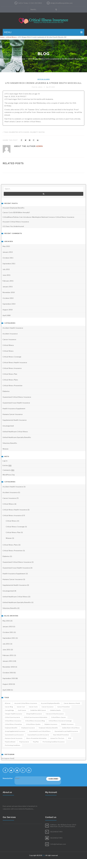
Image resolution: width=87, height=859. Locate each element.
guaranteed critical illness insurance (17, 397)
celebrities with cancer (19, 132)
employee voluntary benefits (48, 728)
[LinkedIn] (37, 140)
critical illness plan (10, 374)
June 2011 (7, 275)
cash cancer (22, 710)
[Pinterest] (29, 140)
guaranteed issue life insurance (38, 735)
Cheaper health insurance (13, 714)
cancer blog (9, 707)
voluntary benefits (10, 443)
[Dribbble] (28, 770)
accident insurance (10, 334)
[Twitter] (25, 140)
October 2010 (8, 298)
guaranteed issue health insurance (16, 403)
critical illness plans (10, 380)
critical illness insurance (13, 721)
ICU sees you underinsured (13, 226)
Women (5, 449)
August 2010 (8, 310)
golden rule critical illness (71, 728)
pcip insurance (24, 742)
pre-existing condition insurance (53, 742)
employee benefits (11, 728)
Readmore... (29, 809)
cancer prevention (63, 707)
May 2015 (6, 246)
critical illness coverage (12, 357)
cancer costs (33, 707)
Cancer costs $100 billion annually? (16, 212)
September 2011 (9, 264)
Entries (7, 465)
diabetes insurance (51, 724)
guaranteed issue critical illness (40, 731)
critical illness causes (58, 717)
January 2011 (8, 287)
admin (39, 146)
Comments (8, 470)
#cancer (8, 703)
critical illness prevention (12, 385)
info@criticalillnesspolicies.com (61, 3)
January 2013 (8, 252)
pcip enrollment (10, 742)
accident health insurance (13, 328)
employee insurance (28, 728)
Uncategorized (8, 426)
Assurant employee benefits (50, 703)
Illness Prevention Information (36, 738)
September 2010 (9, 304)
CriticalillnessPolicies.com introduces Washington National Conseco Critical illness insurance (38, 217)
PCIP (69, 738)
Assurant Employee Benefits (13, 208)
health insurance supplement (14, 408)
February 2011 (8, 281)
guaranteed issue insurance (14, 735)
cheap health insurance (34, 714)
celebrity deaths (37, 132)
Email (18, 778)
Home (2, 37)
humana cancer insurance (13, 414)
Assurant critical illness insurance (25, 703)
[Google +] (33, 140)
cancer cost (21, 707)
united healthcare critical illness (15, 431)
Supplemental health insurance (15, 420)
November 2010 (9, 292)
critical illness (8, 351)
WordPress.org (9, 475)
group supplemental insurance (15, 731)
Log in (5, 461)
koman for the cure (57, 738)
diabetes (6, 391)
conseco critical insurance (55, 714)
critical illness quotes (33, 724)
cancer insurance (47, 707)
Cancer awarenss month (72, 703)
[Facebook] (21, 140)
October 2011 (8, 258)
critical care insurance (12, 717)
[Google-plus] (22, 770)
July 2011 (6, 269)
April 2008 (6, 315)
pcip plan (36, 742)
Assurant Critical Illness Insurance (16, 222)
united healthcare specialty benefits (17, 437)
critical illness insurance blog (35, 721)
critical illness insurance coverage (60, 721)
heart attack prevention (61, 735)
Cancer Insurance (9, 339)
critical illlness (11, 37)
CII (43, 855)
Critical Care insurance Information (35, 717)
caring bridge (9, 710)
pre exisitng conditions (12, 745)
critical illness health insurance (15, 362)
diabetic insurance (67, 724)
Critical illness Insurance (12, 368)
